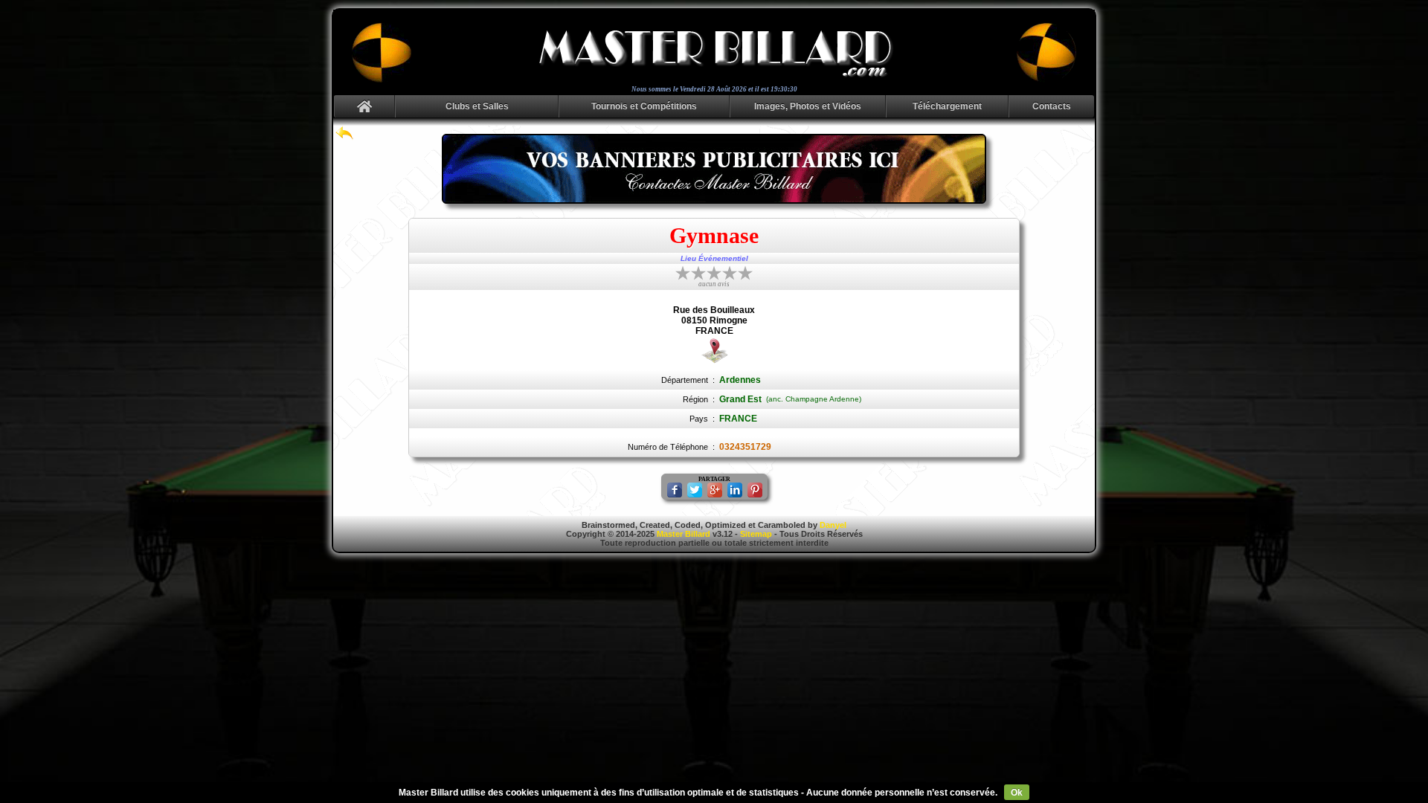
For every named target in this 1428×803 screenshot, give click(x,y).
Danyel (833, 524)
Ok (1017, 792)
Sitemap (756, 533)
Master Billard (683, 533)
